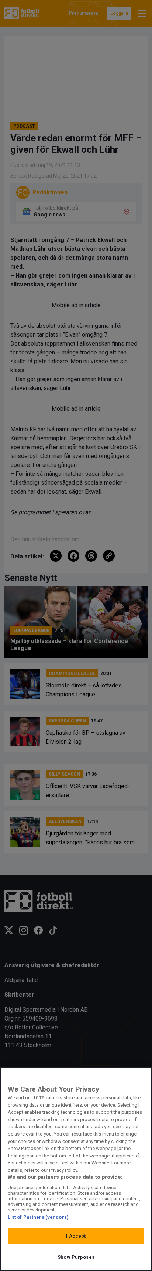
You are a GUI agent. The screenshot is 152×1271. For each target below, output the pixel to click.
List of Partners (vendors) (38, 1217)
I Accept (76, 1236)
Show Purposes (76, 1257)
